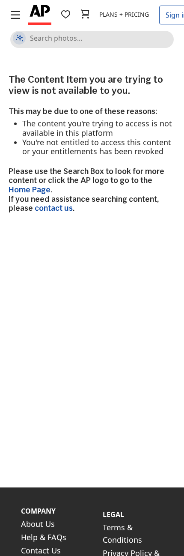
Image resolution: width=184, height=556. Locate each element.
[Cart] (85, 14)
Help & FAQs (43, 537)
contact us (54, 208)
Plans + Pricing (124, 14)
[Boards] (65, 14)
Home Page (29, 189)
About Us (38, 524)
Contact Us (41, 550)
